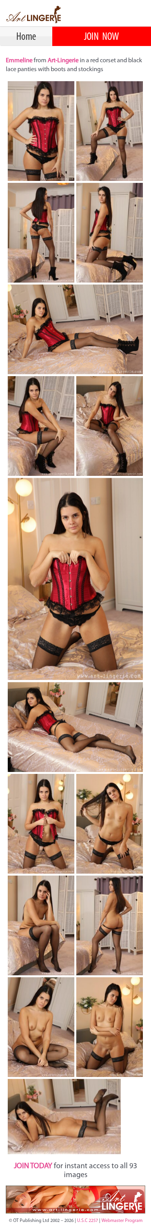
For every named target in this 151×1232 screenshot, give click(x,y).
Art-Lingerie (63, 61)
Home (26, 37)
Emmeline (20, 61)
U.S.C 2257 (87, 1220)
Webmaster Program (121, 1220)
